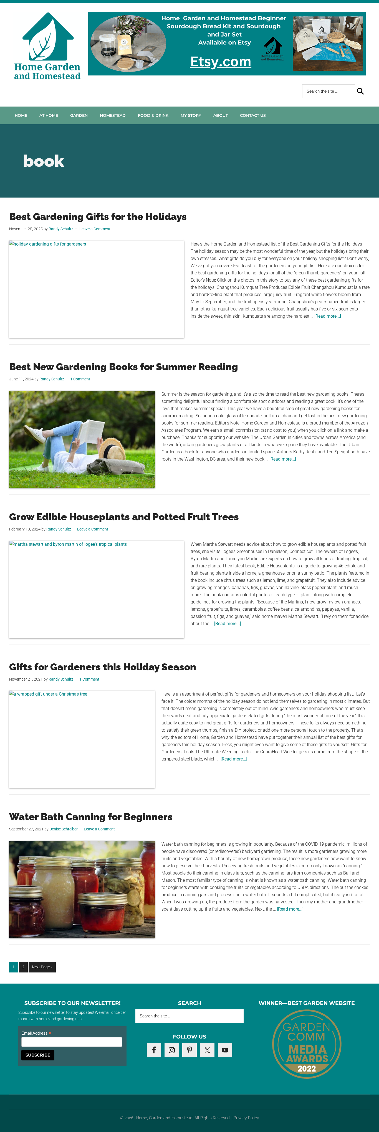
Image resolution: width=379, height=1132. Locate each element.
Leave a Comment (94, 229)
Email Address (36, 1033)
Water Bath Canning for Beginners (91, 816)
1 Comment (80, 379)
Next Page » (42, 968)
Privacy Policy (246, 1118)
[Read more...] (327, 316)
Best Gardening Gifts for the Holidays (98, 216)
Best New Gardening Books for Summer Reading (123, 366)
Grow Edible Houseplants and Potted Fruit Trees (124, 516)
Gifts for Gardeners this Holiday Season (102, 667)
